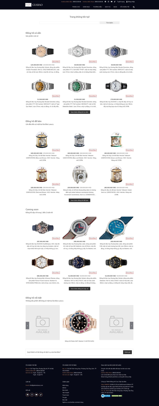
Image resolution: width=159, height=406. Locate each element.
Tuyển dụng (120, 1)
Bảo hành (65, 390)
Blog (115, 7)
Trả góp (64, 397)
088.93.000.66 (78, 372)
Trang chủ (76, 7)
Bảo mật (64, 400)
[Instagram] (108, 1)
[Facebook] (105, 1)
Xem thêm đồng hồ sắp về (79, 289)
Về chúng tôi (124, 7)
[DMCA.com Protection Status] (116, 395)
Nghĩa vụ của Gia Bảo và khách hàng (72, 402)
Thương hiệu (97, 7)
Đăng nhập (131, 1)
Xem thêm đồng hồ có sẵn (79, 112)
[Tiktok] (114, 1)
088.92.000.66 (40, 370)
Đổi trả (64, 387)
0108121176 (113, 384)
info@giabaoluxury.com (36, 385)
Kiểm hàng (65, 385)
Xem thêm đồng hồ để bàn (79, 200)
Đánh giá (127, 352)
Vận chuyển (65, 392)
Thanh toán (65, 395)
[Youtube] (111, 1)
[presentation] (27, 325)
